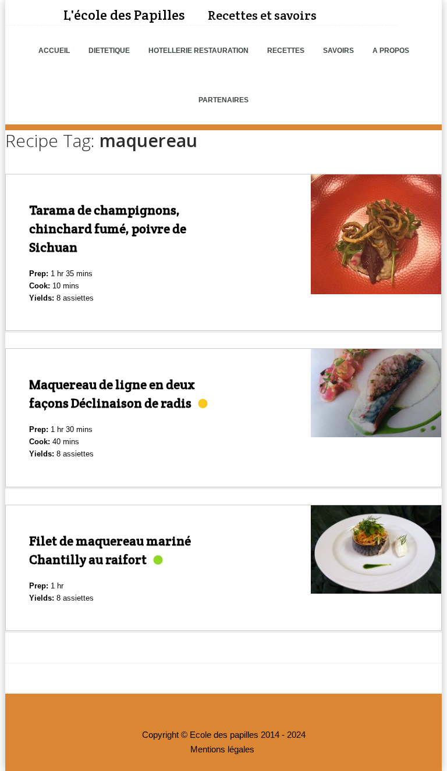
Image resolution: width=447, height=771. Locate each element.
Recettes (285, 51)
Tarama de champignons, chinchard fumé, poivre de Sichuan (107, 228)
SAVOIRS (338, 51)
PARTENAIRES (223, 100)
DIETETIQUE (109, 51)
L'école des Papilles (124, 15)
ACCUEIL (54, 51)
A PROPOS (390, 51)
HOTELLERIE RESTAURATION (198, 51)
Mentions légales (222, 749)
